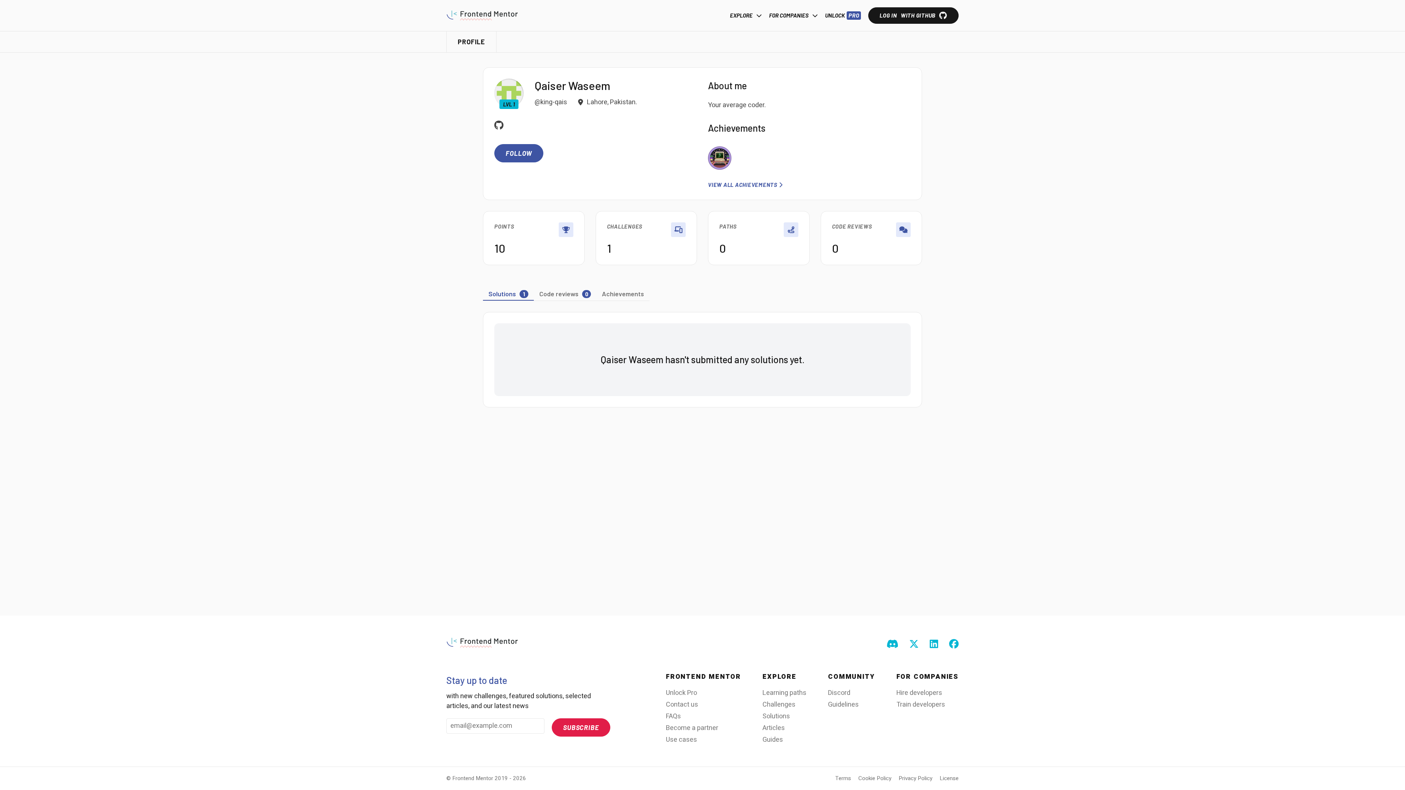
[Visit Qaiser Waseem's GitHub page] (498, 126)
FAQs (673, 716)
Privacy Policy (915, 778)
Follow (519, 153)
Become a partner (692, 728)
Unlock (842, 15)
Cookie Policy (874, 778)
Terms (843, 778)
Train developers (920, 705)
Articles (774, 728)
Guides (773, 740)
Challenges (779, 705)
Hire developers (919, 693)
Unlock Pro (681, 693)
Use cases (681, 740)
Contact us (682, 705)
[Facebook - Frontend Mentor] (954, 644)
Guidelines (843, 705)
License (949, 778)
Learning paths (784, 693)
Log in (908, 15)
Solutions (776, 716)
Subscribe (581, 727)
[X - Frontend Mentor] (914, 644)
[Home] (482, 15)
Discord (839, 693)
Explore (741, 15)
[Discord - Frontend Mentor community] (892, 644)
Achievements (623, 294)
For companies (789, 15)
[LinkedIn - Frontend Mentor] (934, 644)
